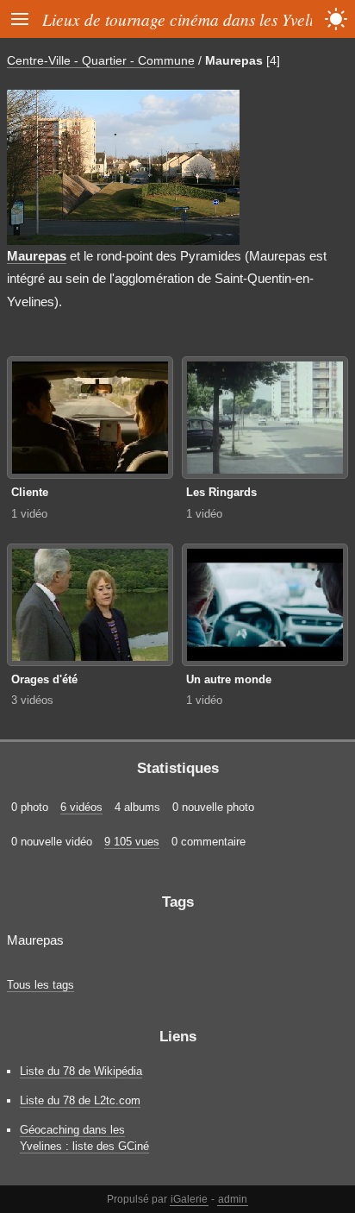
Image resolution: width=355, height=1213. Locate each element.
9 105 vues (131, 841)
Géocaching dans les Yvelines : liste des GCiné (84, 1138)
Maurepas (234, 60)
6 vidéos (81, 807)
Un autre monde (228, 679)
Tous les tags (40, 984)
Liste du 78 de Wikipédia (81, 1071)
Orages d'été (44, 679)
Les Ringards (221, 492)
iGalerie (189, 1199)
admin (232, 1199)
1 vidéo (29, 513)
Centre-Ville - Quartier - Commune (101, 60)
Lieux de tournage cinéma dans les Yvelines (189, 19)
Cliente (29, 492)
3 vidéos (32, 700)
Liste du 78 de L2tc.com (80, 1100)
